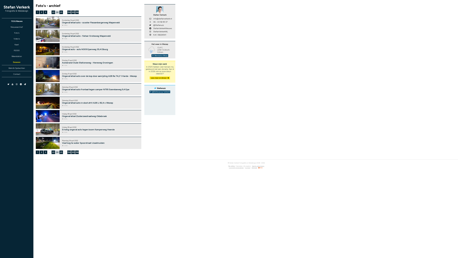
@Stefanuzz (158, 25)
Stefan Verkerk (17, 8)
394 (69, 12)
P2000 (17, 50)
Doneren (16, 62)
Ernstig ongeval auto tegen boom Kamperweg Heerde (88, 129)
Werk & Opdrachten (16, 68)
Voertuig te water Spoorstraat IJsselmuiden (83, 143)
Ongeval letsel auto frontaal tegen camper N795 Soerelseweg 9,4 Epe (95, 89)
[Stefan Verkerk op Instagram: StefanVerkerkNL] (17, 84)
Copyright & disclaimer (236, 168)
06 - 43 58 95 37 (160, 22)
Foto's (16, 33)
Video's (17, 39)
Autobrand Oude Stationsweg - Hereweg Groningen (87, 62)
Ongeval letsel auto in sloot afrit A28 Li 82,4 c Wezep (87, 103)
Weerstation (17, 56)
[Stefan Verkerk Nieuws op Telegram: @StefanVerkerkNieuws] (21, 84)
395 (73, 12)
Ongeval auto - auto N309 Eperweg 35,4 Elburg (85, 49)
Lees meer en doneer (159, 78)
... (49, 12)
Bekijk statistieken (258, 166)
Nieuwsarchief (17, 27)
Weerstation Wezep (161, 55)
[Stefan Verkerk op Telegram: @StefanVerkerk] (25, 84)
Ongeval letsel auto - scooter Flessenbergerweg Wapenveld (91, 22)
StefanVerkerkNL (160, 31)
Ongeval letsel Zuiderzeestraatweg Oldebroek (84, 116)
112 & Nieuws (16, 21)
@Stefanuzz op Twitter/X (161, 92)
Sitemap (254, 168)
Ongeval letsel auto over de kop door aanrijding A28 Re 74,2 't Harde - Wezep (99, 76)
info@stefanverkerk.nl (162, 19)
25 (61, 12)
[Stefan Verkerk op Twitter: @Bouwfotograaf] (8, 84)
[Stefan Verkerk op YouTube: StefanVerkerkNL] (12, 84)
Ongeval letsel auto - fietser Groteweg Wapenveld (86, 36)
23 (53, 12)
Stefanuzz (161, 88)
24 (57, 12)
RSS (261, 168)
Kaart (17, 44)
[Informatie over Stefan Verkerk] (159, 9)
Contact (16, 74)
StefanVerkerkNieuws (162, 28)
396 (77, 12)
